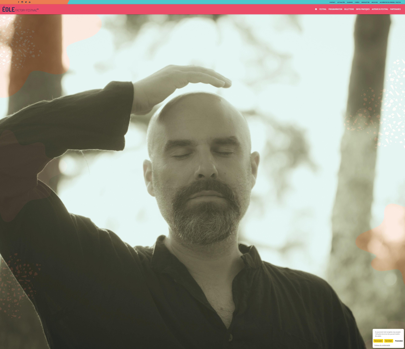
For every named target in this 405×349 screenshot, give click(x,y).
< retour (247, 345)
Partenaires (395, 9)
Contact (332, 2)
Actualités (341, 2)
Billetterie (349, 9)
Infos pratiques (363, 9)
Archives (375, 2)
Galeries (350, 2)
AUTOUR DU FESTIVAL (380, 9)
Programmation (335, 9)
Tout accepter (378, 341)
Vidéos (357, 2)
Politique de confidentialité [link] (382, 345)
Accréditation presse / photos (390, 2)
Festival (322, 9)
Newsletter (365, 2)
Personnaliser (399, 341)
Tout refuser (388, 341)
